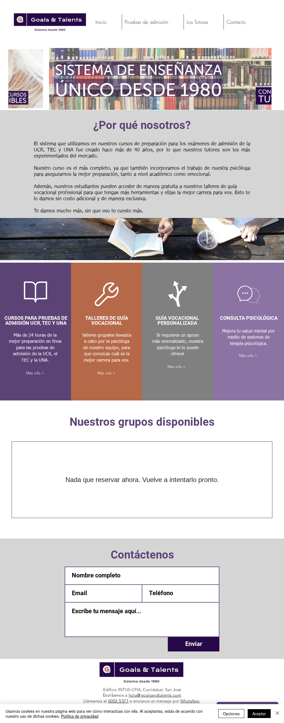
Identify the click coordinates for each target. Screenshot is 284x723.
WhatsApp (189, 701)
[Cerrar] (277, 714)
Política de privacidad (79, 716)
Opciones (231, 713)
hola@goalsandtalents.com (155, 695)
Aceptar (259, 713)
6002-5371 (118, 701)
